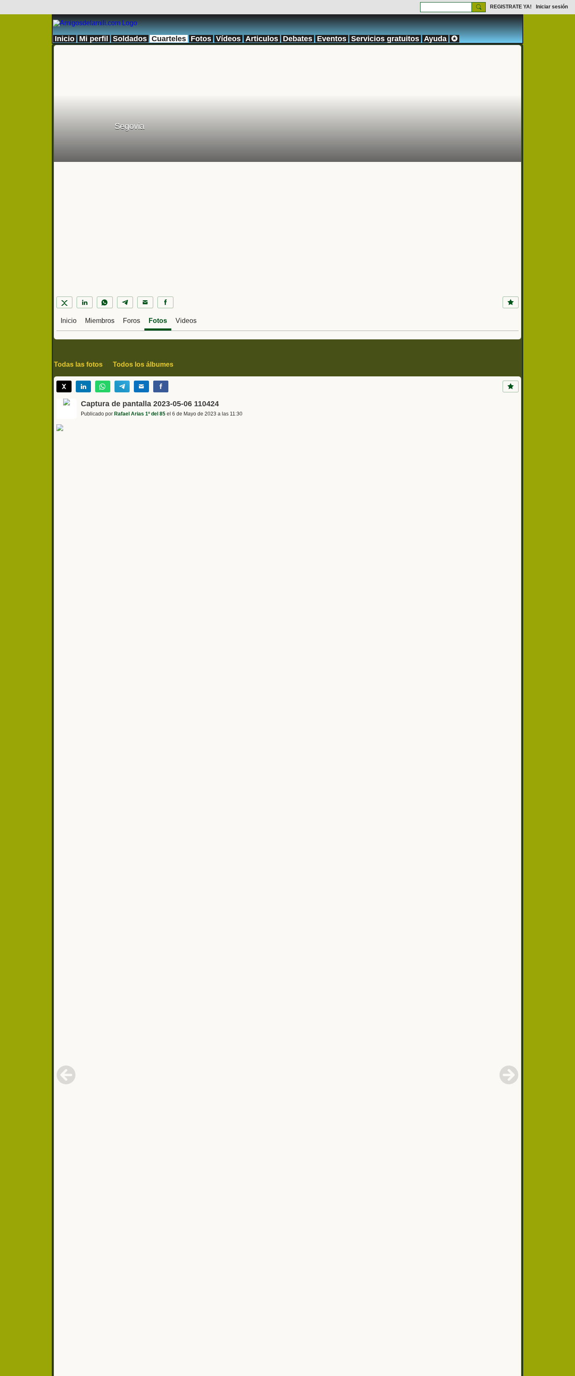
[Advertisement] (287, 225)
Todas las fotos (78, 364)
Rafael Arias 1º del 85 (139, 414)
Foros (131, 320)
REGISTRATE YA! (511, 7)
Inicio (69, 320)
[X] (64, 302)
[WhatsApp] (105, 302)
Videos (186, 320)
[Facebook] (165, 302)
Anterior (66, 1075)
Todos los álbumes (143, 364)
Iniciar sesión (552, 7)
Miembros (99, 320)
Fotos (158, 320)
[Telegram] (125, 302)
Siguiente (509, 1075)
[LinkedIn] (85, 302)
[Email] (145, 302)
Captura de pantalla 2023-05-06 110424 (150, 404)
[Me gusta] (511, 302)
